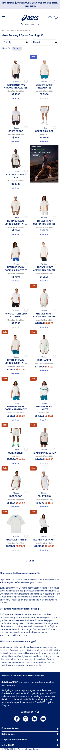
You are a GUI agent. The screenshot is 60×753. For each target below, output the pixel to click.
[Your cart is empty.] (56, 17)
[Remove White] (19, 48)
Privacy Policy (38, 699)
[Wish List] (50, 17)
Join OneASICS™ (10, 682)
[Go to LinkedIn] (34, 720)
